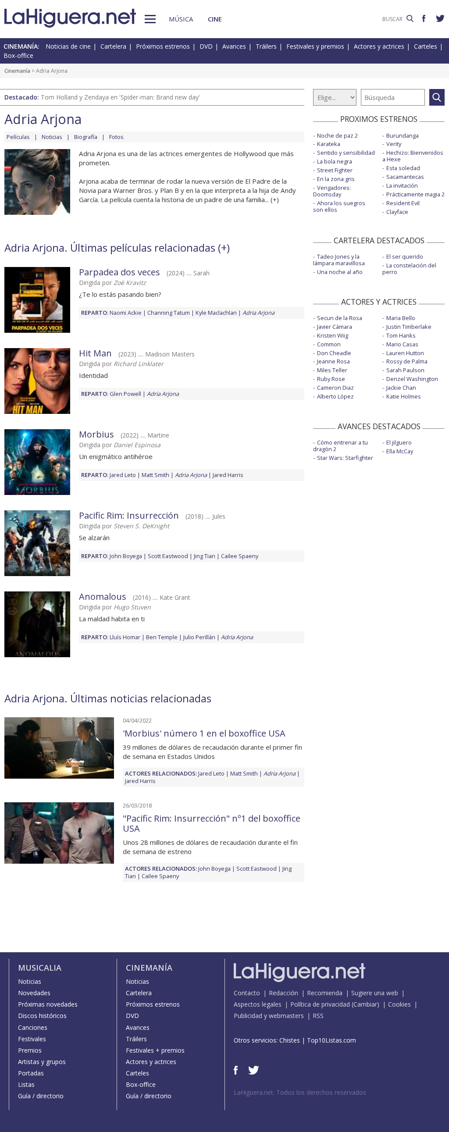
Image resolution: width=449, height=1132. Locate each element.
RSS (318, 1015)
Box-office (18, 55)
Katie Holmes (403, 396)
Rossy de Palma (407, 361)
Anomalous (102, 596)
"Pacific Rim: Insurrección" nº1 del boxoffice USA (211, 823)
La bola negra (334, 161)
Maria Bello (400, 318)
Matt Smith (155, 475)
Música (181, 18)
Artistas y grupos (42, 1061)
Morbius (96, 434)
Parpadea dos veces (119, 272)
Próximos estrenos (163, 46)
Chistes (289, 1040)
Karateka (328, 144)
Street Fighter (335, 170)
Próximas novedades (48, 1004)
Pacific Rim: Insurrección (129, 515)
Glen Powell (125, 394)
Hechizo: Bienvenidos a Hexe (412, 156)
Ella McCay (399, 451)
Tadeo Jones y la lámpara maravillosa (339, 260)
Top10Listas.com (331, 1040)
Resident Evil (403, 203)
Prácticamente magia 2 (415, 194)
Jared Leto (123, 475)
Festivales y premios (315, 46)
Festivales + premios (155, 1050)
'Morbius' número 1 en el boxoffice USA (204, 733)
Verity (393, 144)
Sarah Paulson (405, 370)
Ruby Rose (331, 379)
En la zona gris (336, 179)
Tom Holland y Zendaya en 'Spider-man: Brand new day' (120, 97)
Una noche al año (340, 272)
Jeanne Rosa (333, 361)
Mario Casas (402, 344)
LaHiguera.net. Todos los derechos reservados (300, 1092)
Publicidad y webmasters (269, 1015)
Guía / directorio (41, 1096)
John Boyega (126, 556)
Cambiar (365, 1004)
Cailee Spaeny (239, 556)
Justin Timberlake (408, 327)
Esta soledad (403, 168)
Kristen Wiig (332, 335)
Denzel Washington (412, 379)
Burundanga (402, 135)
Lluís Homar (125, 637)
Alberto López (335, 396)
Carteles (425, 46)
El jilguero (399, 442)
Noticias (52, 137)
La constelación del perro (409, 268)
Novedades (34, 993)
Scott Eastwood (168, 556)
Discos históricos (42, 1015)
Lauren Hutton (405, 353)
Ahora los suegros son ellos (339, 206)
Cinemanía (17, 71)
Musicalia (39, 967)
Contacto (247, 993)
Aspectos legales (258, 1004)
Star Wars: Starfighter (345, 458)
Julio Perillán (199, 637)
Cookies (399, 1004)
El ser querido (404, 256)
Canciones (32, 1027)
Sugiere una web (374, 993)
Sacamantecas (405, 177)
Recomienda (324, 993)
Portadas (31, 1073)
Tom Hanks (401, 335)
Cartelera (113, 46)
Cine (215, 18)
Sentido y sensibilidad (346, 153)
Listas (26, 1084)
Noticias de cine (68, 46)
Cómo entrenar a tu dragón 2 (340, 445)
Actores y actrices (379, 46)
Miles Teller (332, 370)
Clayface (397, 212)
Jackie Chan (401, 388)
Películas (18, 137)
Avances (234, 46)
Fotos (116, 137)
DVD (206, 46)
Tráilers (266, 46)
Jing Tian (204, 556)
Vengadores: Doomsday (332, 191)
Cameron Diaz (335, 388)
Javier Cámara (334, 327)
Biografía (85, 137)
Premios (30, 1050)
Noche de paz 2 (337, 135)
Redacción (283, 993)
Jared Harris (228, 475)
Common (329, 344)
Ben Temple (162, 637)
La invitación (402, 185)
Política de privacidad (320, 1004)
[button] (150, 19)
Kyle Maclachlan (216, 313)
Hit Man (95, 353)
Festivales (32, 1039)
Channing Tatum (168, 313)
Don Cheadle (334, 353)
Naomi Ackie (126, 313)
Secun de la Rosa (339, 318)
